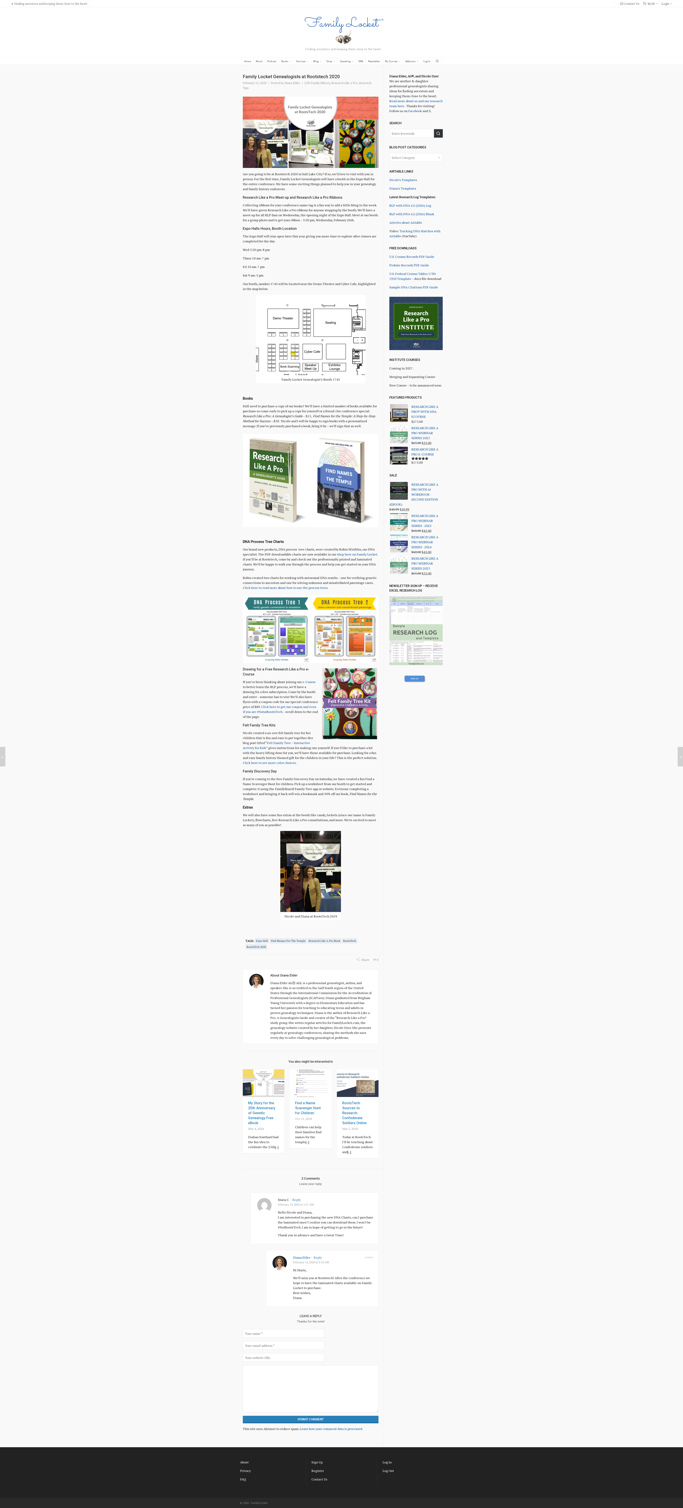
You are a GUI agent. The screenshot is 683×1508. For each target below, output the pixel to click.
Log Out (388, 1471)
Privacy (245, 1471)
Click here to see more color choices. (270, 763)
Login (665, 4)
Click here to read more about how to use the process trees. (285, 588)
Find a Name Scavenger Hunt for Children (308, 1108)
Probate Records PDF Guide (409, 265)
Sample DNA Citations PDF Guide (413, 287)
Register (317, 1471)
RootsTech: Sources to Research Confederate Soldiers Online (354, 1113)
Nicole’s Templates (403, 180)
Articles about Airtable (405, 222)
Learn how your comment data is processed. (331, 1429)
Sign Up (317, 1462)
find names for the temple (288, 941)
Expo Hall (262, 941)
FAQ (243, 1479)
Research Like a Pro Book (324, 941)
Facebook (415, 111)
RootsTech (349, 941)
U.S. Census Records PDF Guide (411, 256)
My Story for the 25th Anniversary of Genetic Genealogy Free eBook (261, 1113)
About (244, 1462)
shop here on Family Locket (357, 554)
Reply (296, 1200)
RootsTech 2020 (256, 947)
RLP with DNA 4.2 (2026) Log (410, 205)
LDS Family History (317, 83)
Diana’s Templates (402, 188)
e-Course (309, 682)
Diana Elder (292, 83)
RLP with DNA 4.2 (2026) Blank (411, 214)
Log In (387, 1462)
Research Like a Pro (344, 83)
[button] (438, 133)
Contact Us (631, 4)
